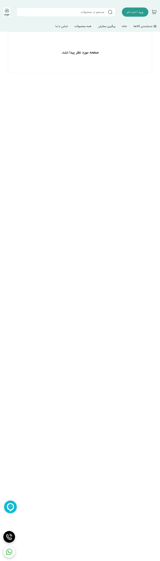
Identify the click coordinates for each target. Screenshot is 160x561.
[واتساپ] (9, 552)
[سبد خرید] (154, 12)
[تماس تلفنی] (9, 537)
